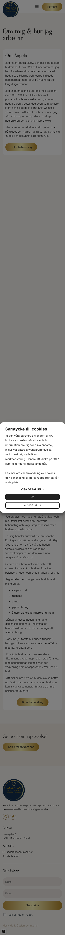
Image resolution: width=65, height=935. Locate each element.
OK (32, 497)
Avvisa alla (32, 505)
